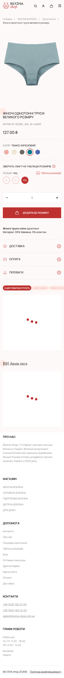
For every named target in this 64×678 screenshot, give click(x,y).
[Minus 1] (57, 197)
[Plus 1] (7, 197)
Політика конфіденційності (45, 671)
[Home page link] (13, 5)
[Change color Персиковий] (6, 152)
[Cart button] (51, 6)
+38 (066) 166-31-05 (15, 610)
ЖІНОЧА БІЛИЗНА (27, 19)
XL (15, 180)
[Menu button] (59, 6)
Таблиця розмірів (51, 173)
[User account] (43, 6)
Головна (7, 19)
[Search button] (35, 6)
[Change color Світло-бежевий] (14, 152)
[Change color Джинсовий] (37, 152)
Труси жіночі (49, 19)
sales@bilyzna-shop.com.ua (19, 616)
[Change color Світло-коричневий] (22, 152)
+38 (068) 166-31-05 (14, 604)
